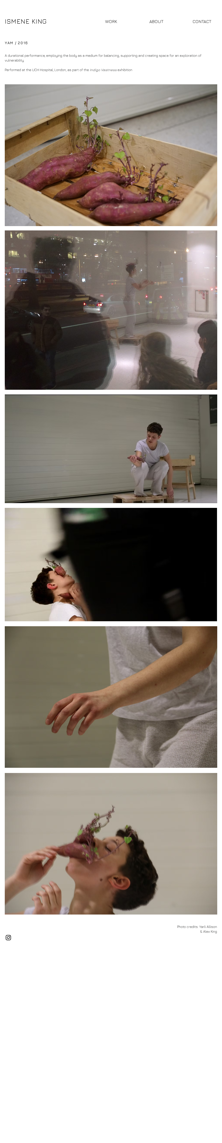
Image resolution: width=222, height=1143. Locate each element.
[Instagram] (8, 937)
